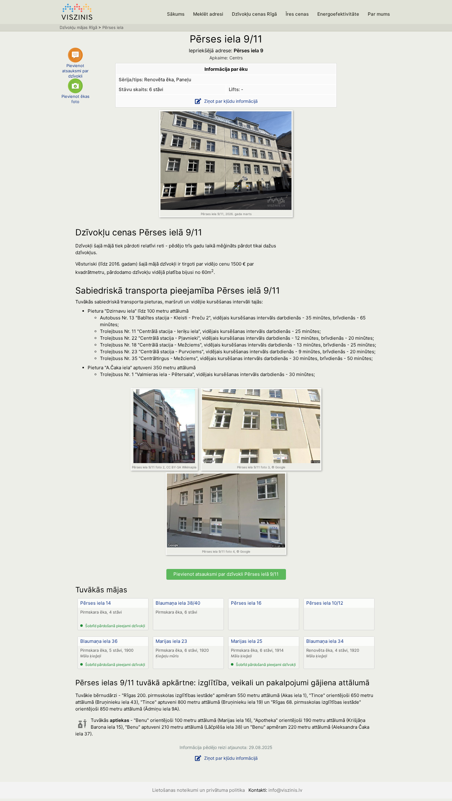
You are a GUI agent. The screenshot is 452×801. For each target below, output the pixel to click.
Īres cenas (297, 14)
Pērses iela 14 (95, 603)
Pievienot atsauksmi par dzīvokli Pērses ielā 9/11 (226, 574)
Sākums (175, 14)
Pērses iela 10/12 (324, 603)
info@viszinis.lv (285, 790)
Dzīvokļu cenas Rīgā (254, 14)
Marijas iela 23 (171, 641)
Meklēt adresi (208, 14)
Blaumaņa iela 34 (325, 641)
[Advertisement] (330, 279)
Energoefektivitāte (338, 14)
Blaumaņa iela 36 (98, 641)
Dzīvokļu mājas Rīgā (78, 27)
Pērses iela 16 (246, 603)
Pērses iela (112, 27)
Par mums (379, 14)
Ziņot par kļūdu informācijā (231, 101)
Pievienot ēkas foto (75, 99)
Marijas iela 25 (246, 641)
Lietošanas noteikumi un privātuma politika (198, 790)
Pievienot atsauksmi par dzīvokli (75, 69)
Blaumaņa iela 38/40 (178, 603)
